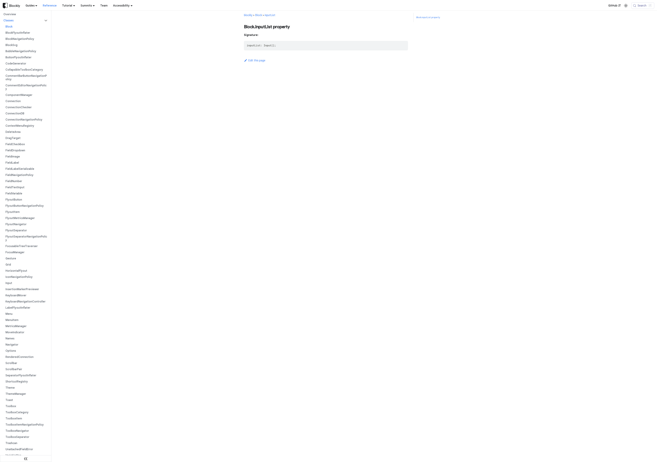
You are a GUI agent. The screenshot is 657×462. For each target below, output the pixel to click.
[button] (25, 20)
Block (258, 15)
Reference (50, 5)
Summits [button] (86, 5)
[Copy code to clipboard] (404, 45)
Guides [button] (30, 5)
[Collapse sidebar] (25, 458)
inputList (270, 15)
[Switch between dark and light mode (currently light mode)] (626, 5)
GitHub (612, 5)
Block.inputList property (428, 17)
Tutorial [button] (67, 5)
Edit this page (256, 60)
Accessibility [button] (121, 5)
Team (104, 5)
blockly (248, 15)
